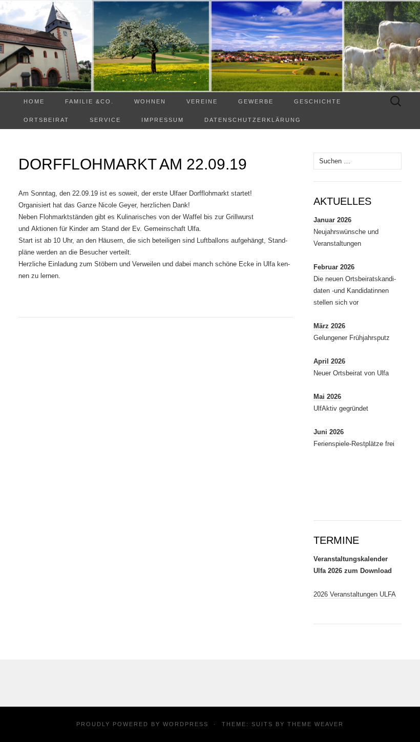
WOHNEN (150, 101)
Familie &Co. (89, 101)
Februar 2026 (333, 267)
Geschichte (317, 101)
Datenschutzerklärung (252, 120)
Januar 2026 (332, 220)
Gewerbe (256, 101)
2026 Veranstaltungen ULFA (354, 594)
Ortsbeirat (46, 120)
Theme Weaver (315, 724)
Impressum (162, 120)
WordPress (185, 724)
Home (34, 101)
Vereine (202, 101)
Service (105, 120)
